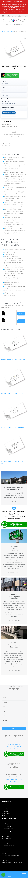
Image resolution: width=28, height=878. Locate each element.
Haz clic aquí (14, 501)
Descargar (21, 313)
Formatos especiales (10, 31)
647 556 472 (14, 749)
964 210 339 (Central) (14, 746)
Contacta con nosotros (14, 572)
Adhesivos (9, 30)
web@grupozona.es (14, 744)
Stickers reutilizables (15, 30)
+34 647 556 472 (14, 781)
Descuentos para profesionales (14, 512)
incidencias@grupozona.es (14, 779)
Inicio (5, 30)
